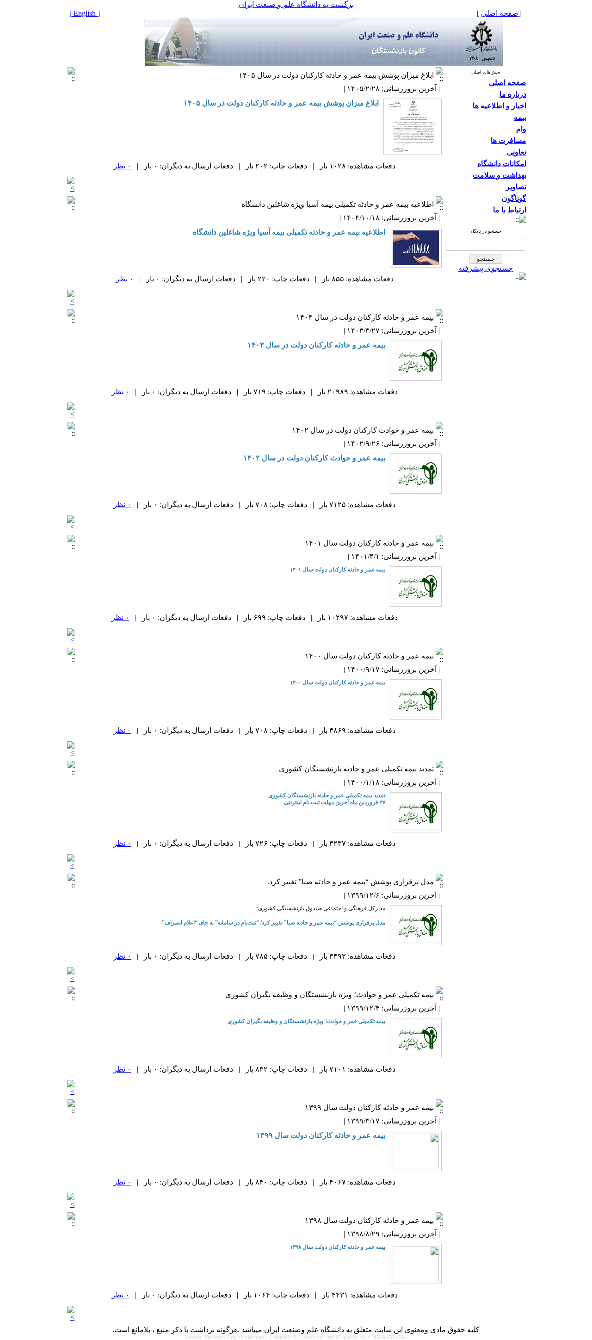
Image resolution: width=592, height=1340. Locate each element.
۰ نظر (122, 166)
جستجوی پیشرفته (485, 268)
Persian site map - (206, 1337)
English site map (246, 1337)
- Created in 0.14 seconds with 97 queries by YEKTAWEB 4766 (336, 1337)
